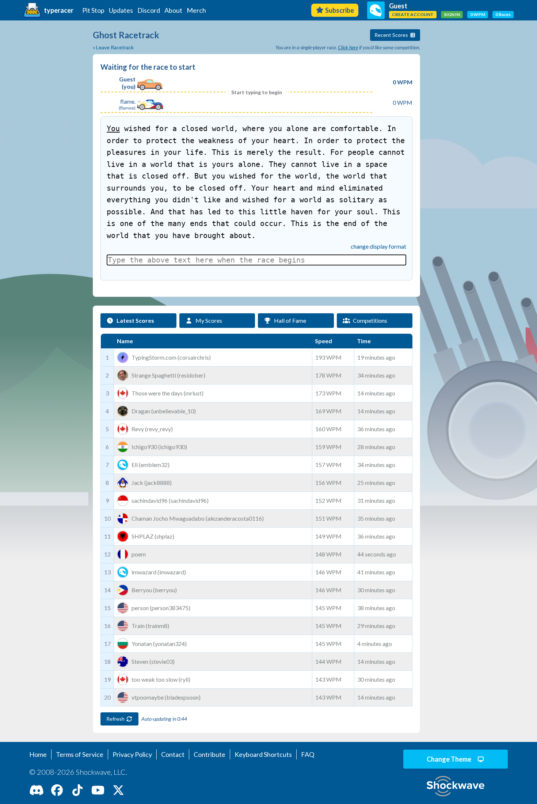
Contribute (209, 754)
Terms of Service (79, 754)
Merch (196, 10)
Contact (172, 754)
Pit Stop (93, 10)
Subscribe (339, 10)
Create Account (413, 14)
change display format (378, 246)
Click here (348, 47)
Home (38, 754)
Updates (121, 10)
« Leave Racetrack (113, 47)
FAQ (307, 754)
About (173, 10)
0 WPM (477, 14)
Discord (148, 10)
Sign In (452, 14)
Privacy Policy (132, 754)
